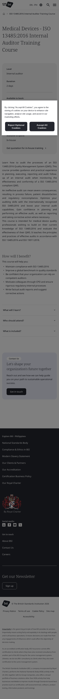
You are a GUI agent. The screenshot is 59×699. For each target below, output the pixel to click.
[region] (30, 118)
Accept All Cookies (42, 126)
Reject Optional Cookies (16, 126)
